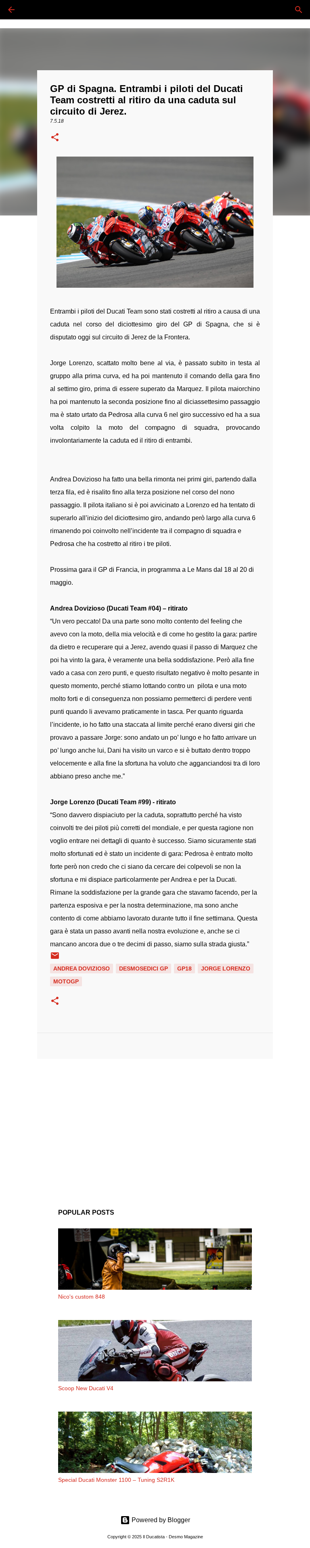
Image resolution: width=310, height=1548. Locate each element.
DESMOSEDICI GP (143, 968)
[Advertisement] (155, 1127)
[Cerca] (34, 9)
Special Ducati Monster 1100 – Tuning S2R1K (116, 1480)
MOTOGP (66, 981)
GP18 (184, 968)
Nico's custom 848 (81, 1296)
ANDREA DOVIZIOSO (81, 968)
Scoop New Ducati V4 (85, 1388)
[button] (55, 138)
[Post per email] (55, 958)
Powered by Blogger (160, 1520)
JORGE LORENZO (225, 968)
